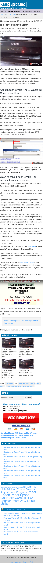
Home (3, 11)
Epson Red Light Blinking (27, 383)
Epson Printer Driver (14, 509)
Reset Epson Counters (14, 386)
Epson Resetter (13, 4)
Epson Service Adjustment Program (18, 491)
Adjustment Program (31, 11)
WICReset (32, 246)
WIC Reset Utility (28, 386)
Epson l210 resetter (17, 487)
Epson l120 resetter (6, 487)
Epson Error (10, 15)
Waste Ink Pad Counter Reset (17, 499)
